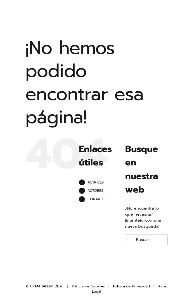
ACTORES (95, 190)
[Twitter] (92, 275)
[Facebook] (84, 275)
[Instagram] (101, 275)
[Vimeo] (109, 275)
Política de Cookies (88, 286)
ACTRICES (95, 182)
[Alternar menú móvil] (183, 12)
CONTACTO (97, 199)
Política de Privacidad (131, 286)
